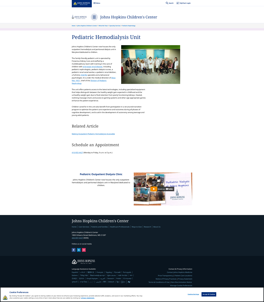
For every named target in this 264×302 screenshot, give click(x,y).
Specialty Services (114, 26)
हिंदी (104, 282)
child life (83, 75)
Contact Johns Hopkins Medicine (179, 272)
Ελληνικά (127, 278)
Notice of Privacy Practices (166, 279)
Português (127, 272)
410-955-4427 (77, 152)
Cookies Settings (193, 294)
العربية (102, 278)
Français (100, 272)
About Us (156, 227)
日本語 (74, 278)
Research (147, 227)
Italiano (75, 275)
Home (73, 26)
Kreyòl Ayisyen (92, 278)
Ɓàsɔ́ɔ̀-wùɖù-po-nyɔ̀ (97, 275)
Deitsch (111, 282)
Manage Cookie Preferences (181, 285)
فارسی (98, 282)
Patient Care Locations (183, 275)
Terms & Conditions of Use (158, 282)
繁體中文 (91, 272)
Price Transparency (165, 275)
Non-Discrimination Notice (181, 282)
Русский (117, 272)
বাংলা (131, 275)
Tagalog (109, 272)
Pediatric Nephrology (128, 26)
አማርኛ (82, 272)
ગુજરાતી (74, 282)
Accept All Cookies (209, 294)
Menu (96, 4)
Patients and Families (99, 227)
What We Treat (103, 26)
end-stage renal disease (92, 66)
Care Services (84, 227)
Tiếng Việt (84, 275)
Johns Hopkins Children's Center (128, 17)
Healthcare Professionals (120, 227)
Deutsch (110, 278)
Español (75, 272)
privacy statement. (88, 298)
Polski (118, 278)
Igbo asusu (111, 275)
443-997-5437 (77, 238)
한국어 (81, 278)
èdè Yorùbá (122, 275)
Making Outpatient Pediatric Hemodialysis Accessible (93, 134)
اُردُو (91, 282)
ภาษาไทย (83, 282)
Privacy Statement (185, 279)
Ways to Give (137, 227)
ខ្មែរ (118, 282)
